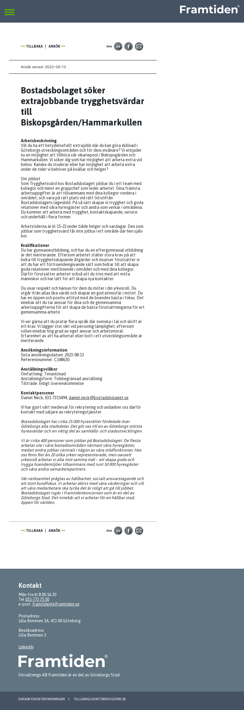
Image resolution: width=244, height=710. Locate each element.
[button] (9, 8)
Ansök (54, 46)
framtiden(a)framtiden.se (55, 604)
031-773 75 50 (37, 599)
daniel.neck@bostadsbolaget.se (99, 397)
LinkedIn (26, 647)
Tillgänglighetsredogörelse (100, 699)
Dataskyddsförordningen (41, 699)
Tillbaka (34, 46)
